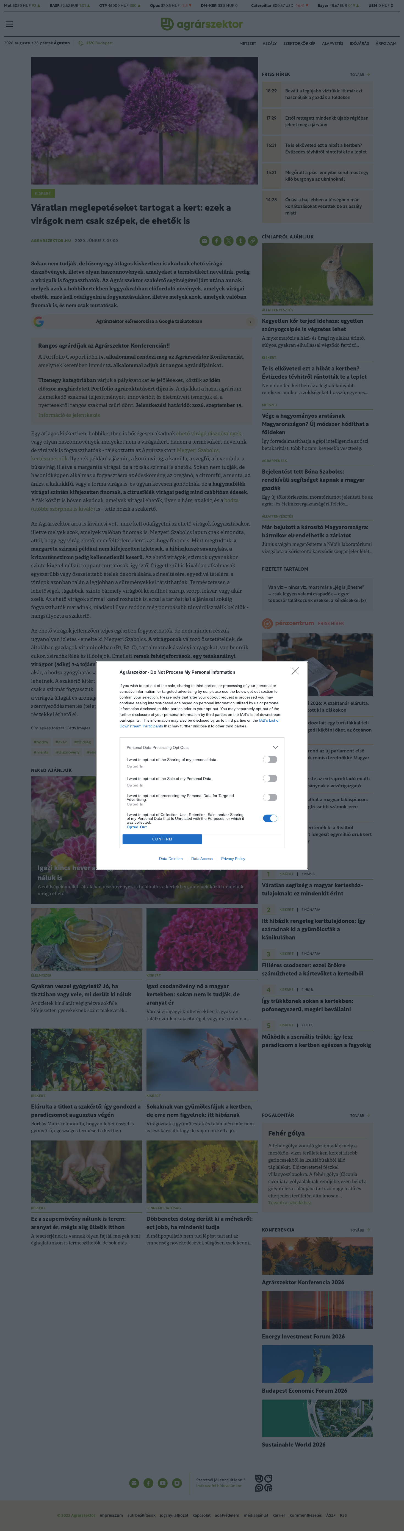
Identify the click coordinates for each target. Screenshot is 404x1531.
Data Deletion (171, 858)
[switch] (270, 759)
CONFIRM (162, 839)
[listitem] (202, 747)
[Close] (297, 672)
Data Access (202, 858)
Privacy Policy (233, 858)
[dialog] (202, 765)
